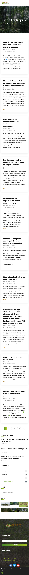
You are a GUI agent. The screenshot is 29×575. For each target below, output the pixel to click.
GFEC (14, 49)
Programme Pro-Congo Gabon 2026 (12, 358)
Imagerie (14, 471)
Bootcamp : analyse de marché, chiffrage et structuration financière (12, 241)
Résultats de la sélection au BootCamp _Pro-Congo (14, 278)
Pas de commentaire (10, 51)
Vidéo (14, 478)
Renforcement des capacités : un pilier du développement (12, 200)
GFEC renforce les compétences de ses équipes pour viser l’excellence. (11, 122)
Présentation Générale (9, 558)
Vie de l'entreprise (15, 481)
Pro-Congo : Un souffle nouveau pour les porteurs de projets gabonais (13, 162)
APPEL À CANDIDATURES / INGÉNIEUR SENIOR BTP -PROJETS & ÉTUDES (13, 44)
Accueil (9, 24)
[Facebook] (10, 565)
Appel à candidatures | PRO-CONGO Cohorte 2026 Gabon (14, 393)
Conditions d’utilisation (9, 560)
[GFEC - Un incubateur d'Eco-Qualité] (5, 2)
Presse (15, 474)
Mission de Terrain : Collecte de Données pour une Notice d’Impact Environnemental (14, 83)
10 (19, 428)
